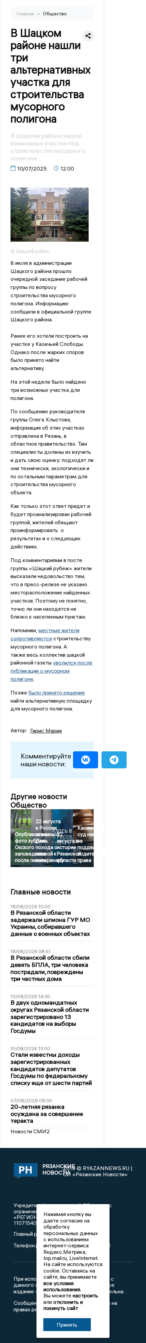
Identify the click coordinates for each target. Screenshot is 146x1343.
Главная (26, 14)
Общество (55, 14)
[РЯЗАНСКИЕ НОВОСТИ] (24, 1171)
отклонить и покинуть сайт (63, 1304)
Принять (67, 1324)
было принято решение (57, 692)
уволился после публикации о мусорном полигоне (51, 670)
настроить (85, 1295)
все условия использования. (62, 1286)
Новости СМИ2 (30, 1131)
